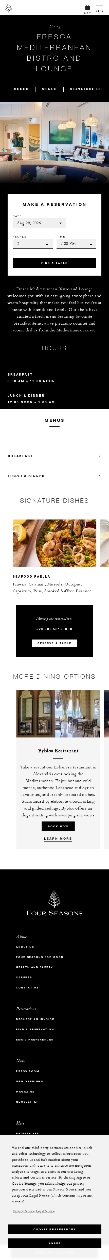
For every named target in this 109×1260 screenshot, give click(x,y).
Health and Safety (34, 967)
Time (61, 236)
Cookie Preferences (54, 1229)
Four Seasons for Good (40, 957)
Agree (54, 1243)
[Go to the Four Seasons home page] (8, 7)
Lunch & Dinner (26, 476)
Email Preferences (34, 1039)
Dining (54, 26)
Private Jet (27, 1133)
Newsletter (27, 1101)
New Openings (29, 1081)
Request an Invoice (35, 1019)
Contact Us (27, 987)
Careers (24, 977)
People (20, 236)
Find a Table (54, 263)
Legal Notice (45, 1211)
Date (17, 215)
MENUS (49, 89)
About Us (25, 947)
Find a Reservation (35, 1029)
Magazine (25, 1091)
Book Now (58, 826)
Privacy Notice (23, 1211)
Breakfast (20, 456)
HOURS (21, 89)
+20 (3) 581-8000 (54, 629)
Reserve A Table (54, 643)
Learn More (58, 838)
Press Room (27, 1071)
